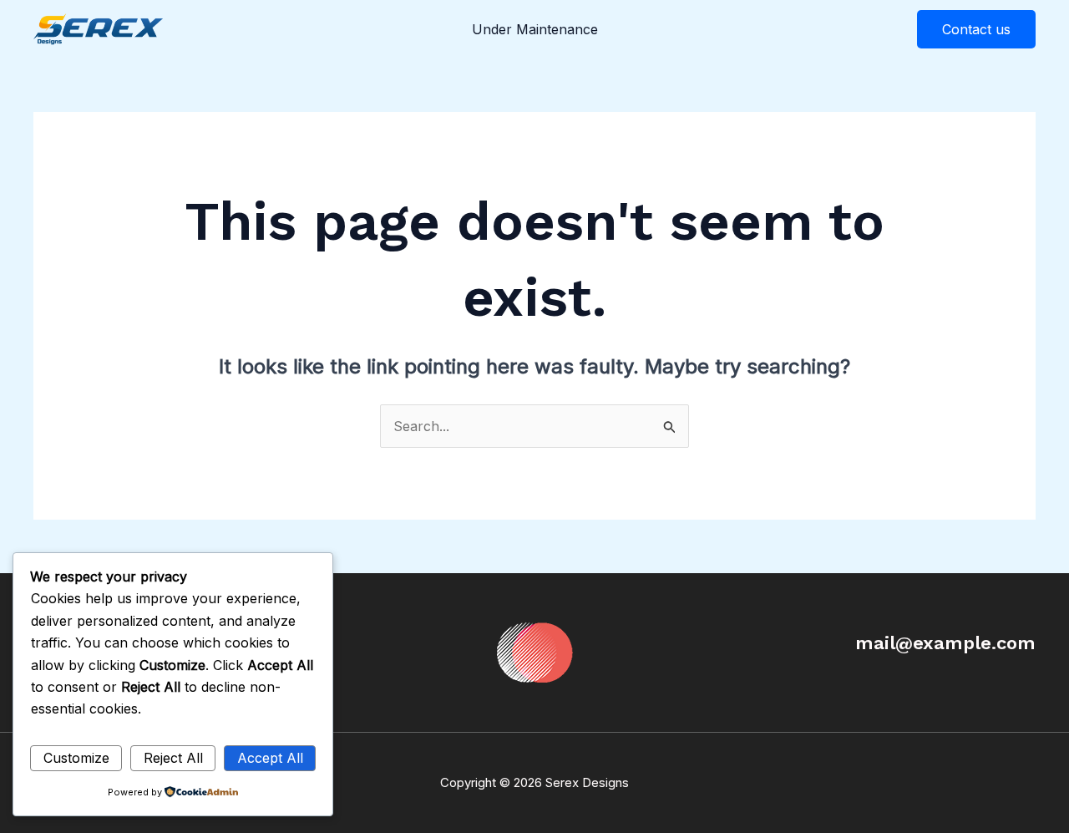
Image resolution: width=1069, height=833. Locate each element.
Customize (76, 757)
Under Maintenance (535, 29)
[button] (976, 29)
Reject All (173, 757)
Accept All (270, 757)
